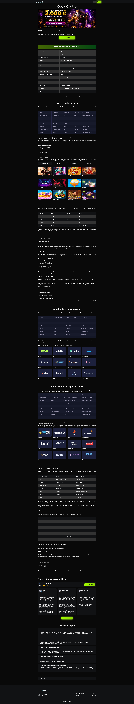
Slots (88, 163)
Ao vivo (58, 163)
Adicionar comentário (90, 584)
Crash (73, 163)
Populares (44, 163)
